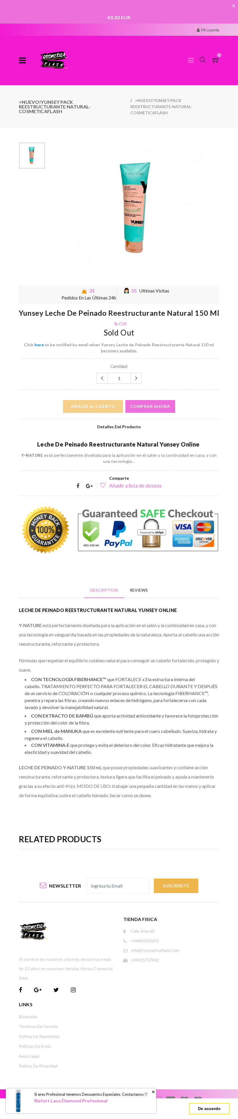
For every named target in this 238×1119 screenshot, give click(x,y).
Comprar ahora (150, 406)
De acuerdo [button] (209, 1108)
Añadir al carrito (93, 406)
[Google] (89, 486)
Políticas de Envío (35, 1046)
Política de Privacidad (38, 1065)
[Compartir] (77, 486)
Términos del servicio (38, 1026)
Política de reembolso (39, 1036)
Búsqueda (28, 1016)
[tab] (104, 590)
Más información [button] (130, 1108)
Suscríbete (176, 885)
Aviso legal (29, 1056)
